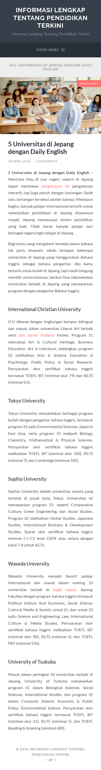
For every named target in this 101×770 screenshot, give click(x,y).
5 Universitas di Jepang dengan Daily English (41, 148)
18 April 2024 (19, 161)
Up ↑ (52, 760)
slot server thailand (36, 335)
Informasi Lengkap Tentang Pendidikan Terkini (50, 17)
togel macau (64, 589)
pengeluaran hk (55, 186)
